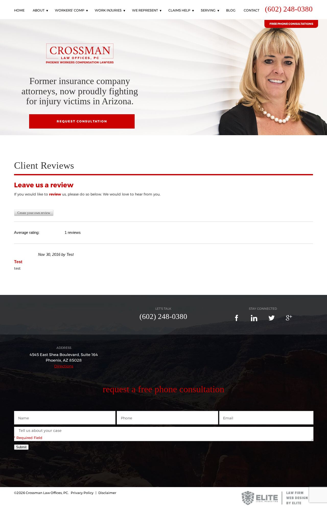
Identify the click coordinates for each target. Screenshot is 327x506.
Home (19, 10)
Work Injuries (108, 10)
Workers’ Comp (69, 10)
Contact (251, 10)
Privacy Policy (82, 493)
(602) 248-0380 (289, 9)
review (55, 194)
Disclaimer (107, 493)
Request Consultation (82, 121)
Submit (21, 447)
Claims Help (179, 10)
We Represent (145, 10)
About (38, 10)
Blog (231, 10)
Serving (208, 10)
